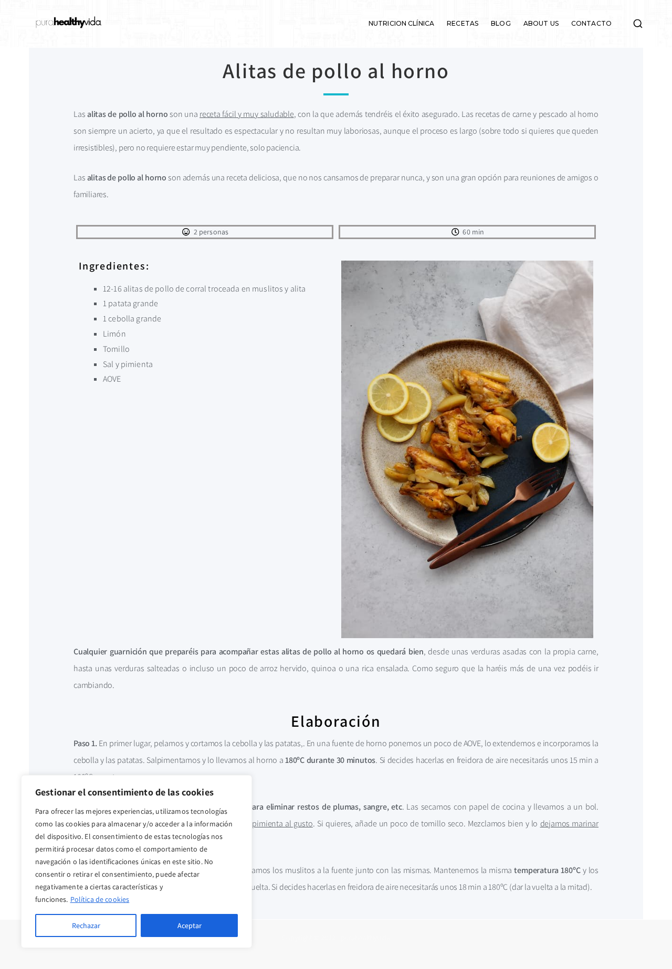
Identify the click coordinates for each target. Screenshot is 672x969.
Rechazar (86, 925)
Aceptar (189, 925)
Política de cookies (100, 899)
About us (541, 23)
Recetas (462, 23)
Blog (501, 23)
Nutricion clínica (401, 23)
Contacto (591, 23)
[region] (136, 861)
